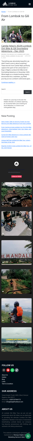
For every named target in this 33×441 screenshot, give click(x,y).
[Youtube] (8, 370)
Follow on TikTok (16, 176)
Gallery (4, 377)
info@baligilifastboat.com (14, 402)
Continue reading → (8, 82)
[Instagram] (4, 370)
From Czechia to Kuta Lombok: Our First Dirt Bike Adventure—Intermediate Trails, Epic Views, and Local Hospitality (16, 129)
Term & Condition (7, 384)
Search (3, 89)
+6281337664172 (15, 399)
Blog (3, 56)
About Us (5, 375)
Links (3, 381)
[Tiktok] (17, 370)
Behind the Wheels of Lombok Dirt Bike (15, 54)
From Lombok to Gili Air (14, 56)
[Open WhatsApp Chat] (28, 435)
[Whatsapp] (12, 370)
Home (3, 12)
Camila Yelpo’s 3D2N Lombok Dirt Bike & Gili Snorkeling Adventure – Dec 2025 (16, 48)
